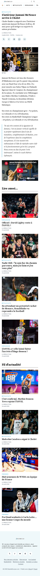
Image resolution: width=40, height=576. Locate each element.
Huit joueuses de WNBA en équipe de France (19, 478)
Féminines (5, 474)
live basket (32, 559)
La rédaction (6, 33)
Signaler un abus (31, 562)
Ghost (30, 569)
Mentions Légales (19, 562)
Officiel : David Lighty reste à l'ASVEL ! (17, 224)
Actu (8, 5)
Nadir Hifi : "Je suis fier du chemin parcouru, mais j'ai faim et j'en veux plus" (19, 266)
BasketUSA (7, 562)
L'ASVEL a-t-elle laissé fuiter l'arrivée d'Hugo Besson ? (16, 350)
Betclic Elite (17, 5)
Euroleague (29, 5)
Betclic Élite (6, 396)
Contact (20, 564)
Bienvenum (23, 559)
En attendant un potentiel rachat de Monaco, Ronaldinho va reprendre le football (19, 309)
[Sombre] (32, 1)
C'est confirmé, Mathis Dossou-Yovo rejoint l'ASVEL (18, 400)
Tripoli (35, 569)
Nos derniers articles (11, 559)
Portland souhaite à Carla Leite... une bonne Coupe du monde (19, 518)
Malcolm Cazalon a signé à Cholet (19, 439)
